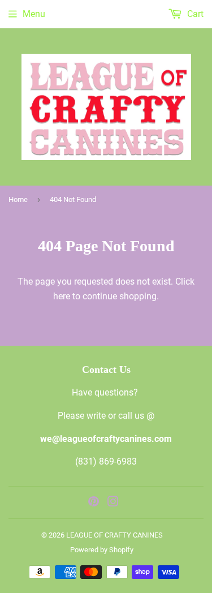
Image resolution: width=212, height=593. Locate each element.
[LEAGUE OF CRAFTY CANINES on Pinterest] (93, 502)
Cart (194, 13)
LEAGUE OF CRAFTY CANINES (114, 535)
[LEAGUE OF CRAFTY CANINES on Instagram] (113, 502)
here (61, 296)
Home (18, 199)
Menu (34, 13)
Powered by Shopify (101, 549)
